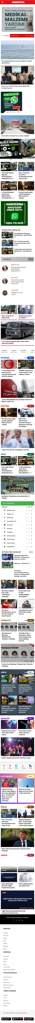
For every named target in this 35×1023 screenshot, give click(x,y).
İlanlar (5, 938)
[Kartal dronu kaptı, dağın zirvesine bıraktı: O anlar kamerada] (26, 782)
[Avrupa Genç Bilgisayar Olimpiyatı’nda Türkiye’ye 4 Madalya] (17, 653)
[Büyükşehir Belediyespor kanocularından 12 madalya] (17, 485)
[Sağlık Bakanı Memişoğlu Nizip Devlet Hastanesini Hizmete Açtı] (17, 899)
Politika (5, 943)
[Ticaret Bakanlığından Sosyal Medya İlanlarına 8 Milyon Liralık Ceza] (17, 388)
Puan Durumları (7, 977)
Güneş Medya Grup (21, 1013)
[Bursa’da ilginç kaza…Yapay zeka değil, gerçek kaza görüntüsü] (26, 700)
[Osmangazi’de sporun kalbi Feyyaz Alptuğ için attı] (26, 603)
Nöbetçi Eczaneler (8, 985)
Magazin (5, 946)
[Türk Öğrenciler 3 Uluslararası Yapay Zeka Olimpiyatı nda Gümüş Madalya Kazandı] (26, 626)
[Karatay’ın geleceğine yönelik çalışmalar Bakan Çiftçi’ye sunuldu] (9, 412)
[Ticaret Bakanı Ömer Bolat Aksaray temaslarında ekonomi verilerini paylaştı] (9, 364)
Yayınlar (5, 979)
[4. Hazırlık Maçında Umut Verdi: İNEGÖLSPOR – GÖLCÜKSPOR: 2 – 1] (7, 253)
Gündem (5, 933)
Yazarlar (5, 959)
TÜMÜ (30, 259)
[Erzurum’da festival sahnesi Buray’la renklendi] (26, 724)
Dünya (5, 949)
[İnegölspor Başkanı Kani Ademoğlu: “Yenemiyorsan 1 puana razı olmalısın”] (7, 560)
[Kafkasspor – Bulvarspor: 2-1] (7, 567)
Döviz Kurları (6, 967)
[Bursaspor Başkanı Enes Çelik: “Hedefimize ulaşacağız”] (9, 584)
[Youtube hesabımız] (22, 920)
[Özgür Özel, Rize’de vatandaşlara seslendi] (17, 438)
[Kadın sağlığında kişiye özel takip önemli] (26, 877)
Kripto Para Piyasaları (9, 969)
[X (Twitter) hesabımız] (16, 920)
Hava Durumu (7, 987)
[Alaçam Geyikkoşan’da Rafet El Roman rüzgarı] (17, 746)
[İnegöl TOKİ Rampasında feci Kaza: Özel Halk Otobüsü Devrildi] (9, 700)
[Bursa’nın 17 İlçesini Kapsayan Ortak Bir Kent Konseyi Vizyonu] (17, 75)
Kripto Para (6, 982)
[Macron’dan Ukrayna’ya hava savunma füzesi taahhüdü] (17, 837)
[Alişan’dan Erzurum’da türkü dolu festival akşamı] (9, 724)
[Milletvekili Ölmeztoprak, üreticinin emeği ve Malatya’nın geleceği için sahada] (26, 412)
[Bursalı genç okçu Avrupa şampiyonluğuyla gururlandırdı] (26, 584)
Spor (4, 941)
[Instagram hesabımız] (19, 920)
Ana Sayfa (6, 956)
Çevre (5, 998)
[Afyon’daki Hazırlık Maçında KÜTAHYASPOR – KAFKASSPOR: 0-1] (7, 238)
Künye (5, 961)
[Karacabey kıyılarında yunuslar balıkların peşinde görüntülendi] (17, 49)
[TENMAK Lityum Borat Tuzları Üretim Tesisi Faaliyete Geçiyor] (26, 364)
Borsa (5, 964)
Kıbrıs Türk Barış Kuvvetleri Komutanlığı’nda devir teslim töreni (17, 35)
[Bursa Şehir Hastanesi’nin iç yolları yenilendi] (17, 124)
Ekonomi (5, 935)
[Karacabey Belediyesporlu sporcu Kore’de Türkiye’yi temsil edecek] (9, 603)
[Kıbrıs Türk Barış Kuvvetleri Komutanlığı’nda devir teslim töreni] (7, 246)
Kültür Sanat (6, 1003)
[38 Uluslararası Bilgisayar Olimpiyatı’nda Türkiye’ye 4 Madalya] (9, 626)
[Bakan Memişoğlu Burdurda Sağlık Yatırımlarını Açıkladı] (9, 877)
